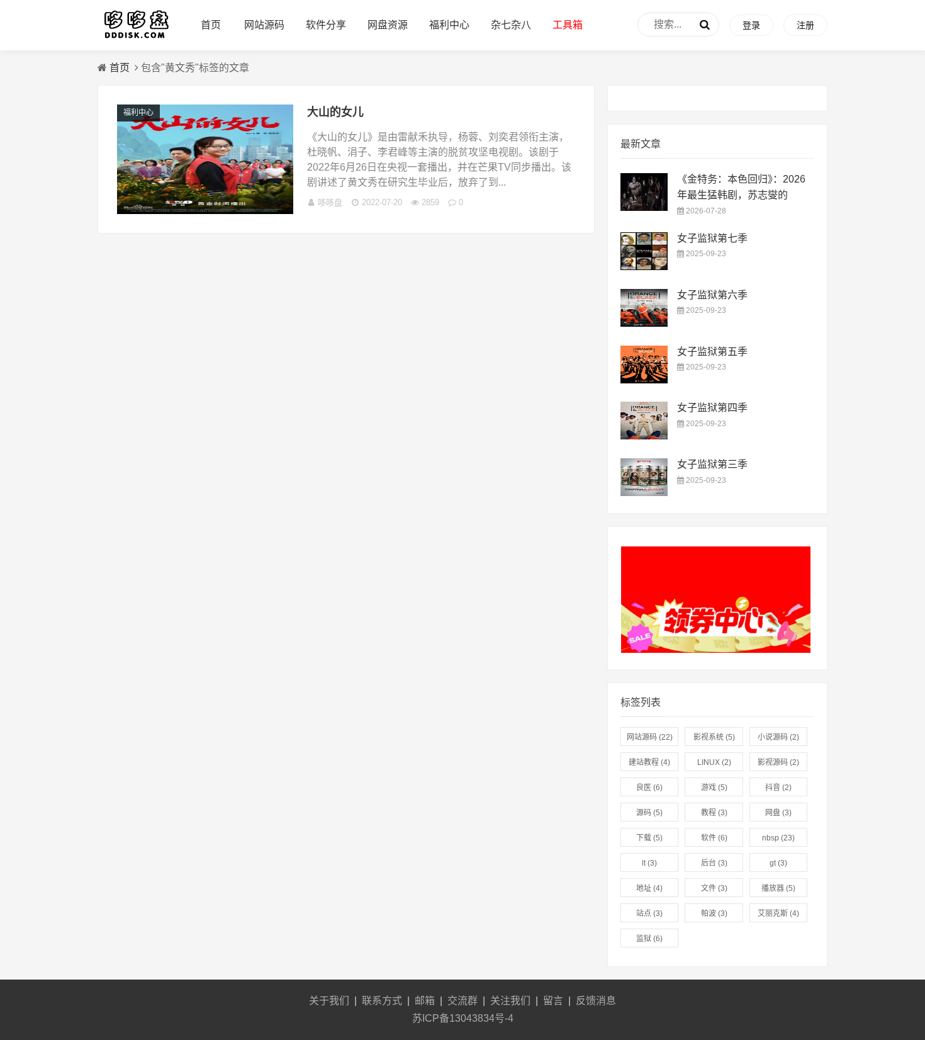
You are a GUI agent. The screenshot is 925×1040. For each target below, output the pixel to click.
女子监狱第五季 (712, 351)
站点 (649, 913)
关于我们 (329, 1000)
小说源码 (778, 737)
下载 (649, 838)
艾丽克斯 (778, 913)
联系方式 (382, 1000)
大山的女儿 (335, 112)
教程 (714, 812)
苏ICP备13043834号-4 (462, 1018)
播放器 (778, 888)
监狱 (649, 938)
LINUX (714, 762)
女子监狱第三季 (712, 464)
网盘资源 (387, 25)
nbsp (778, 838)
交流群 (462, 1000)
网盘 (778, 812)
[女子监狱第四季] (644, 436)
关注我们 (510, 1000)
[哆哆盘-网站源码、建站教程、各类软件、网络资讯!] (136, 38)
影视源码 (778, 762)
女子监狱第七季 (712, 238)
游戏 (714, 787)
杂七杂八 (511, 25)
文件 (714, 888)
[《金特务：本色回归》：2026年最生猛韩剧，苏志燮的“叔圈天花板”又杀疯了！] (644, 207)
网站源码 (264, 25)
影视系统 (714, 737)
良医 (649, 787)
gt (778, 863)
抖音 (778, 787)
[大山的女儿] (205, 210)
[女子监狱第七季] (644, 266)
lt (649, 863)
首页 (211, 25)
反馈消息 (596, 1000)
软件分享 (326, 25)
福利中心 (449, 25)
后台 (714, 863)
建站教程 (649, 762)
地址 (649, 888)
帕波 (714, 913)
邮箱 (425, 1000)
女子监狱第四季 (712, 407)
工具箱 (567, 25)
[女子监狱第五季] (644, 380)
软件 (714, 838)
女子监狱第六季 (712, 295)
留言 (553, 1000)
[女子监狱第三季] (644, 492)
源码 (649, 812)
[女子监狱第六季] (644, 323)
